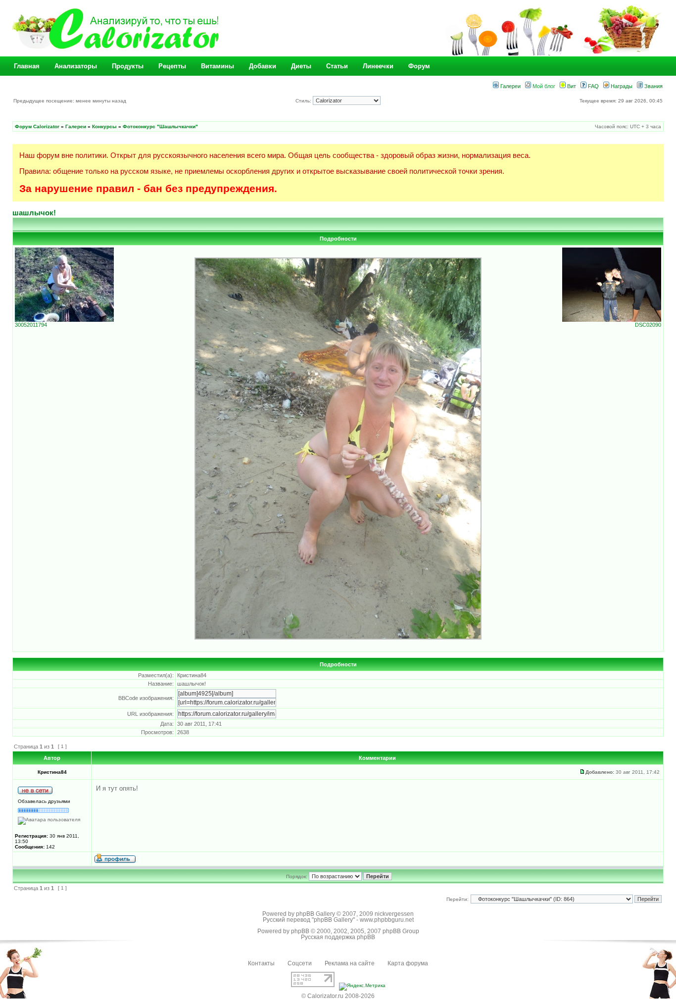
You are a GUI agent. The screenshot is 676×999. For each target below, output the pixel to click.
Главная (27, 66)
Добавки (262, 66)
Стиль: (304, 100)
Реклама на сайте (350, 963)
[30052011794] (64, 320)
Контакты (261, 963)
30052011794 (31, 325)
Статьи (337, 66)
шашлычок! (34, 212)
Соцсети (300, 963)
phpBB (300, 931)
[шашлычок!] (338, 638)
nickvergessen (394, 914)
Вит (571, 86)
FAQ (592, 86)
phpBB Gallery (315, 914)
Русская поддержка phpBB (338, 937)
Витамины (217, 66)
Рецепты (172, 66)
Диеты (301, 66)
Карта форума (407, 963)
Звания (653, 86)
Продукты (128, 66)
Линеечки (378, 66)
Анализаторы (75, 66)
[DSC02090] (611, 320)
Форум (419, 66)
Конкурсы (104, 126)
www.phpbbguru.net (387, 920)
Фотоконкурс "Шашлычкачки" (160, 126)
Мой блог (543, 86)
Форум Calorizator (37, 126)
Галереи (510, 86)
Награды (620, 86)
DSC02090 (648, 325)
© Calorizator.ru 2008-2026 (338, 996)
